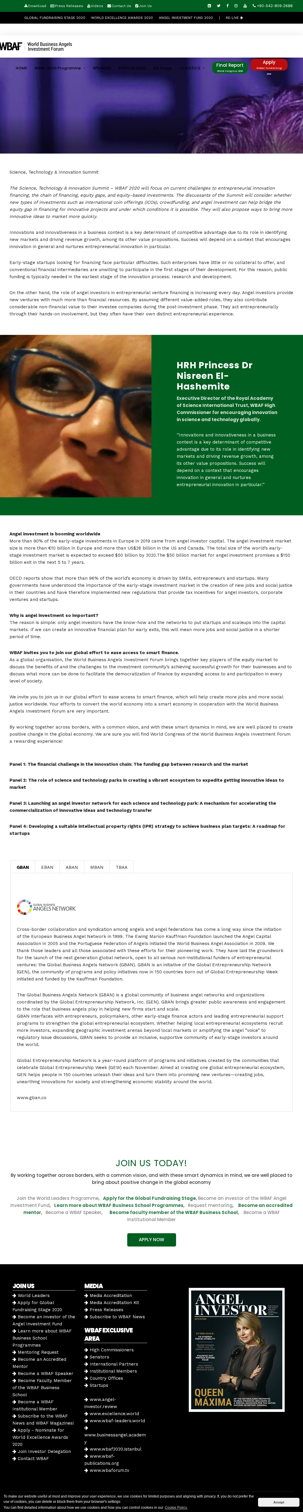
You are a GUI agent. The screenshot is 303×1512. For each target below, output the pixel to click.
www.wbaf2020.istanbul (114, 1449)
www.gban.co (31, 1097)
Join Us (145, 6)
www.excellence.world (113, 1413)
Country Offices (105, 1378)
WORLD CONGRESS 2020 (46, 29)
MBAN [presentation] (97, 867)
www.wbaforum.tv (108, 1470)
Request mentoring (208, 1205)
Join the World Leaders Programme (58, 1198)
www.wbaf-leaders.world (116, 1420)
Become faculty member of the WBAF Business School (173, 1212)
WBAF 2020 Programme (58, 68)
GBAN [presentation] (23, 867)
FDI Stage (162, 68)
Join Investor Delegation (43, 1451)
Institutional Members (112, 1371)
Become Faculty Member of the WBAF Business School (42, 1387)
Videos (97, 6)
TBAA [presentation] (122, 867)
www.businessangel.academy (115, 1438)
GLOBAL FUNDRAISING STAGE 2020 (54, 18)
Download (37, 6)
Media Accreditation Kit (113, 1302)
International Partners (113, 1364)
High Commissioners (111, 1350)
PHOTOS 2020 (132, 68)
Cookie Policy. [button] (176, 1508)
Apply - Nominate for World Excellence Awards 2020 (40, 1437)
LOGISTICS (189, 68)
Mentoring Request (37, 1352)
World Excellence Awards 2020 (122, 18)
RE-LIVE (233, 18)
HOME (21, 68)
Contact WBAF (32, 1458)
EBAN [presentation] (47, 867)
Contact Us (121, 6)
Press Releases (69, 6)
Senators (98, 1357)
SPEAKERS (102, 68)
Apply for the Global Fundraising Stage (149, 1198)
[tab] (22, 867)
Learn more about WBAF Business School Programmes (118, 1205)
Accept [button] (278, 1502)
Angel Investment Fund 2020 (186, 18)
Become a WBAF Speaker (73, 1212)
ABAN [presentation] (72, 867)
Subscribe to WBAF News (116, 1316)
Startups (98, 1385)
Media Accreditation (110, 1295)
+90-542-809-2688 (274, 6)
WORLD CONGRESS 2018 (143, 29)
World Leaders (33, 1295)
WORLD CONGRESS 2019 (95, 29)
